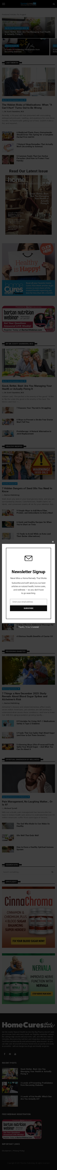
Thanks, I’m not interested (28, 627)
